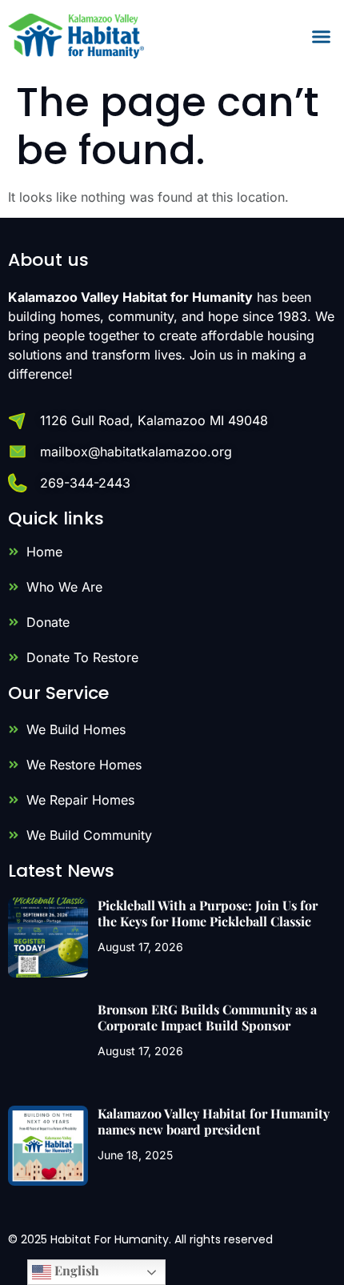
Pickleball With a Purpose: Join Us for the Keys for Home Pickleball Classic (208, 913)
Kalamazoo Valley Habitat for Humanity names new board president (214, 1121)
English (75, 1270)
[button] (321, 36)
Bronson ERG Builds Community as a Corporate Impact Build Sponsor (207, 1017)
